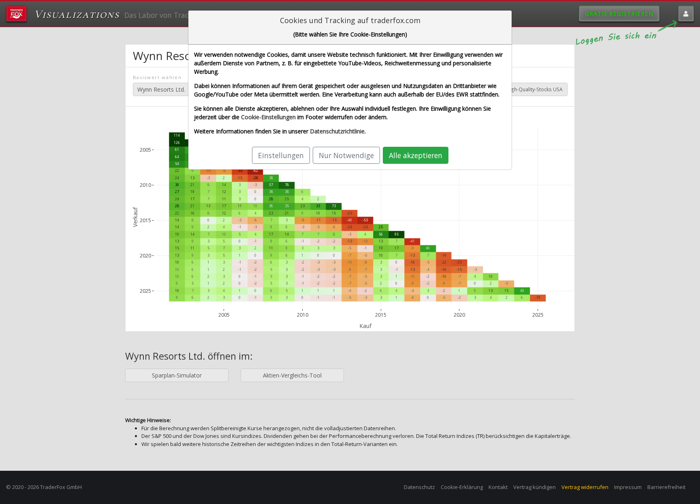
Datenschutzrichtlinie (337, 131)
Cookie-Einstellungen (268, 117)
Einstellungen (281, 155)
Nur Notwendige (346, 155)
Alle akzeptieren (415, 155)
